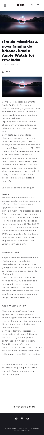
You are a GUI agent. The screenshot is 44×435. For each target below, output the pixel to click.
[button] (5, 5)
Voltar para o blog (23, 406)
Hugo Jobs (15, 428)
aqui (23, 368)
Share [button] (7, 72)
